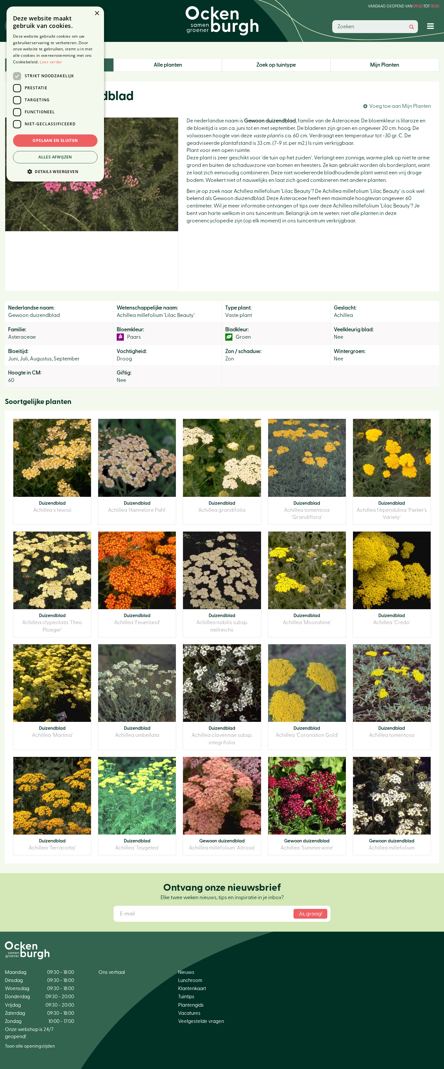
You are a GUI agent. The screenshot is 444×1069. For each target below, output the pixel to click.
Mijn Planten (384, 65)
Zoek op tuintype (276, 65)
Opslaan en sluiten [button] (55, 140)
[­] (431, 26)
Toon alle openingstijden (30, 1046)
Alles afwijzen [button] (55, 157)
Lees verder (51, 62)
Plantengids (191, 1005)
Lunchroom (190, 980)
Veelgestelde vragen (201, 1021)
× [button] (96, 13)
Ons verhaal (111, 972)
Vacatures (189, 1013)
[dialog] (55, 94)
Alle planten (168, 65)
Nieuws (186, 972)
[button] (55, 171)
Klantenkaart (192, 988)
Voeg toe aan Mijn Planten (400, 106)
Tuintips (186, 996)
